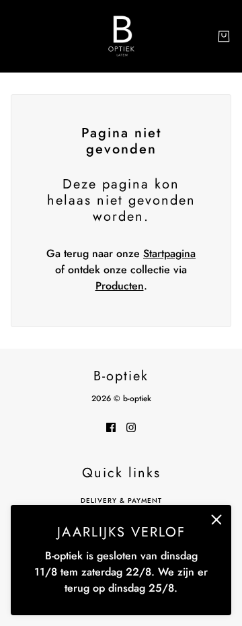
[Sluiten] (216, 519)
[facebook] (111, 426)
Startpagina (169, 253)
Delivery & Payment (121, 500)
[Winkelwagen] (223, 36)
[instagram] (131, 426)
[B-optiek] (121, 36)
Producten (119, 285)
